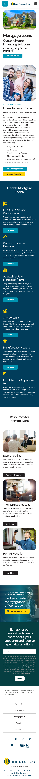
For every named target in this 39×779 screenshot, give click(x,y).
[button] (35, 3)
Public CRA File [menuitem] (27, 775)
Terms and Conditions (29, 668)
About (18, 723)
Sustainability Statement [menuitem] (19, 773)
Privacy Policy (23, 666)
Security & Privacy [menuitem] (10, 771)
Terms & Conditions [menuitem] (13, 775)
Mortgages (18, 717)
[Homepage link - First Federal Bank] (19, 763)
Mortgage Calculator (14, 174)
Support (18, 729)
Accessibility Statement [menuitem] (26, 771)
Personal (18, 704)
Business (18, 710)
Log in (5, 4)
